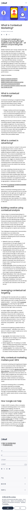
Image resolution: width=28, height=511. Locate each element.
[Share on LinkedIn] (6, 34)
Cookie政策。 (6, 504)
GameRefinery (5, 410)
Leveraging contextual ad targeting (10, 84)
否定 (20, 508)
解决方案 (3, 484)
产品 (2, 478)
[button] (26, 3)
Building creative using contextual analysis (12, 82)
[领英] (1, 468)
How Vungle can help (6, 87)
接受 (8, 508)
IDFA (9, 58)
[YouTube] (9, 468)
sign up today (20, 425)
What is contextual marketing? (9, 78)
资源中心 (3, 490)
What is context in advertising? (9, 80)
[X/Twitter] (4, 468)
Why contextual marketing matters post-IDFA (13, 85)
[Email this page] (1, 34)
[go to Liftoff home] (4, 3)
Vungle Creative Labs (6, 419)
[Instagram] (6, 468)
